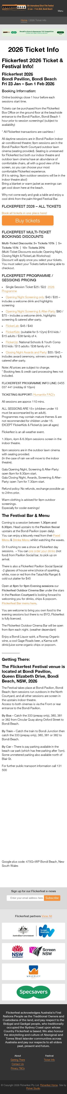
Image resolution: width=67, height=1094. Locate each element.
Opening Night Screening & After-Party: (31, 311)
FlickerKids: (13, 332)
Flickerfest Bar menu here (19, 603)
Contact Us (18, 1064)
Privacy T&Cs (18, 1068)
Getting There (18, 1060)
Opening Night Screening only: (25, 297)
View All (47, 916)
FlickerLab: (13, 326)
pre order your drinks (42, 551)
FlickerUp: (12, 342)
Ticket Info (49, 1060)
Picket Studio (33, 1088)
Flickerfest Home (49, 1085)
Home (24, 20)
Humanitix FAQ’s (44, 394)
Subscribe (52, 898)
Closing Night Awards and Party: (26, 352)
